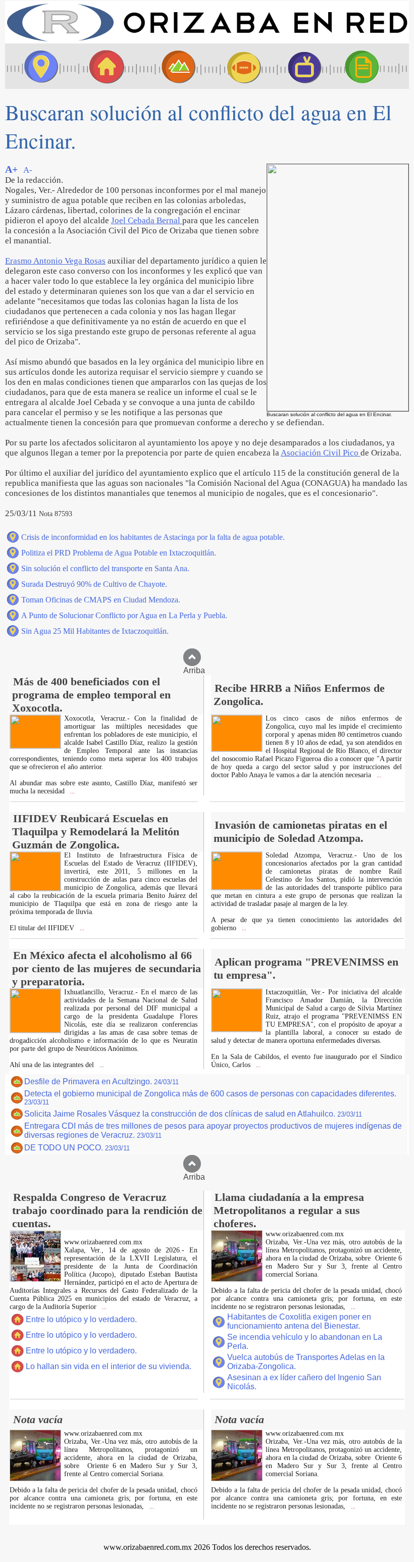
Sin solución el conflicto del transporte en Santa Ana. (105, 568)
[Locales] (103, 66)
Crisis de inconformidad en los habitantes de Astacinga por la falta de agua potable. (153, 537)
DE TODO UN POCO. (77, 1147)
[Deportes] (235, 66)
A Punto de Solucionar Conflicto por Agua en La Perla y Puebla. (124, 615)
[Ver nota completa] (35, 745)
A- (27, 170)
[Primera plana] (38, 66)
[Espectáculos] (300, 66)
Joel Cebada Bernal (146, 220)
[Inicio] (207, 40)
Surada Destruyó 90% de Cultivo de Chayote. (94, 584)
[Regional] (169, 66)
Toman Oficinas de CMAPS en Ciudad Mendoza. (100, 599)
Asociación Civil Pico (320, 453)
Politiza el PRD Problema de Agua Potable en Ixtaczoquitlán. (118, 552)
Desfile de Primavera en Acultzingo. (101, 1081)
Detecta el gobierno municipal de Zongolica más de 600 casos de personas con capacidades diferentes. (210, 1097)
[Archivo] (371, 66)
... (72, 791)
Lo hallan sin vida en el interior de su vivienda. (108, 1366)
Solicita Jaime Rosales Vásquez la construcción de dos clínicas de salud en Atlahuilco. (193, 1114)
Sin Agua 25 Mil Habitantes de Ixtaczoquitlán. (95, 631)
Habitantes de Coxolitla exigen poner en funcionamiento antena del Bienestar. (299, 1321)
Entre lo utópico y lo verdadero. (81, 1319)
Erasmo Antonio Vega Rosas (55, 261)
